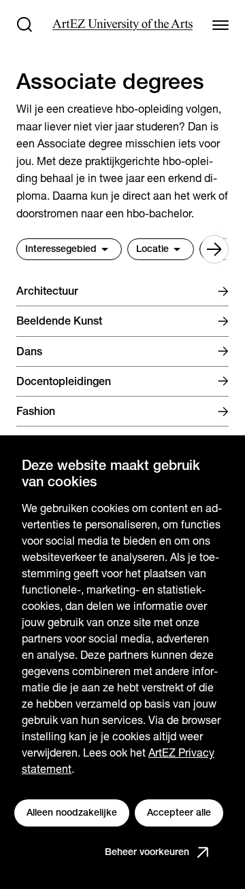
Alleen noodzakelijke (72, 812)
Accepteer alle (179, 812)
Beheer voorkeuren (147, 851)
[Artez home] (122, 25)
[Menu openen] (220, 24)
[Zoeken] (24, 24)
